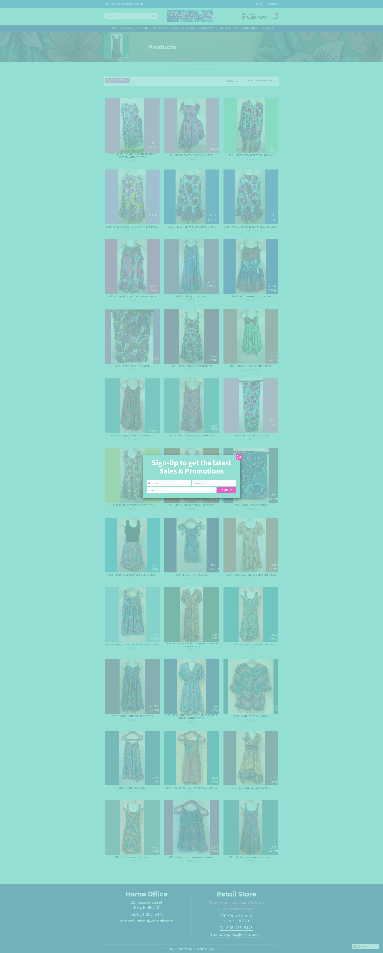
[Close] (239, 457)
